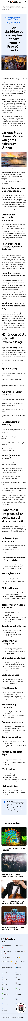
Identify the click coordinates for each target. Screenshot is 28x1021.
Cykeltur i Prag (21, 257)
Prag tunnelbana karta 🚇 (6, 952)
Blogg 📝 (17, 957)
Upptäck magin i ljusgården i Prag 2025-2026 (13, 849)
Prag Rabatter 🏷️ (20, 951)
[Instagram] (4, 941)
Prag (2, 6)
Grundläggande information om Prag (13, 18)
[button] (2, 2)
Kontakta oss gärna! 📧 (7, 968)
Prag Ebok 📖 (19, 945)
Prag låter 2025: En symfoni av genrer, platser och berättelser (12, 875)
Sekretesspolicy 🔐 (6, 961)
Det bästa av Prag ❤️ (6, 946)
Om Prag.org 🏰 (5, 957)
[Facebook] (2, 941)
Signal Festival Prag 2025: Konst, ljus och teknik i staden (12, 928)
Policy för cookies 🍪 (20, 962)
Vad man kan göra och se (13, 22)
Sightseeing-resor (13, 21)
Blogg (9, 19)
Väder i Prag (15, 19)
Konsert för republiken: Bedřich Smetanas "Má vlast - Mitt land (12, 902)
